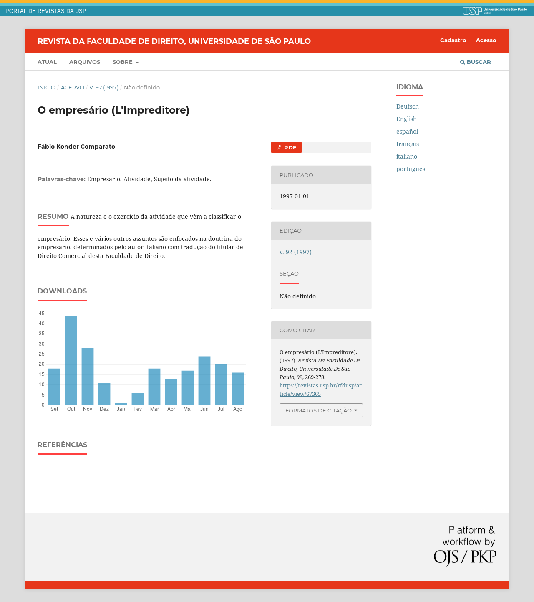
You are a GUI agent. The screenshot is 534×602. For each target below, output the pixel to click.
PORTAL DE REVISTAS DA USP (45, 11)
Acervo (72, 87)
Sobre (123, 61)
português (410, 169)
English (406, 119)
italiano (406, 156)
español (407, 131)
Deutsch (407, 106)
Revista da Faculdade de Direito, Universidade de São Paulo (174, 41)
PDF (289, 147)
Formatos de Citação (318, 410)
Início (46, 87)
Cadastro (453, 40)
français (407, 144)
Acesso (486, 40)
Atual (47, 61)
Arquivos (84, 61)
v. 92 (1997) (103, 87)
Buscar (478, 61)
